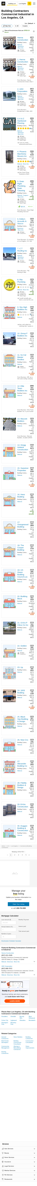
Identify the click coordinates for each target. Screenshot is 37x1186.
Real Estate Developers (5, 1041)
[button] (34, 4)
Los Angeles (14, 846)
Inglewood (14, 1020)
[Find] (29, 3)
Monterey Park (13, 1023)
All (17, 26)
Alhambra (22, 1020)
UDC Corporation (6, 966)
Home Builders (18, 1037)
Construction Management (5, 1047)
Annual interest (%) (7, 926)
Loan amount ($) (6, 919)
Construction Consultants (29, 1041)
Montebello (32, 1020)
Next (29, 855)
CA (8, 846)
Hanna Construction (22, 39)
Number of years (6, 933)
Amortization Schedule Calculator (11, 941)
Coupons (25, 195)
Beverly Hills (22, 1017)
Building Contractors (29, 1037)
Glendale (13, 1016)
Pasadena (4, 1016)
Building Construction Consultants (17, 1042)
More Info (20, 48)
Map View (8, 26)
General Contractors (4, 1037)
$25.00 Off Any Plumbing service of (27, 207)
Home (3, 846)
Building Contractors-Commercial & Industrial (14, 957)
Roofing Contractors (4, 1052)
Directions (21, 46)
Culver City (4, 1020)
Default (30, 23)
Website (19, 44)
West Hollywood (32, 1017)
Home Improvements (30, 1047)
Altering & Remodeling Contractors (17, 1048)
